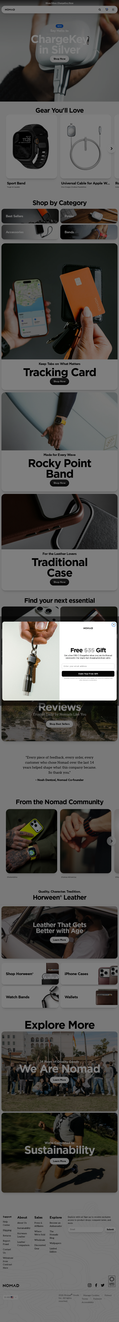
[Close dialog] (114, 624)
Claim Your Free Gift (88, 674)
